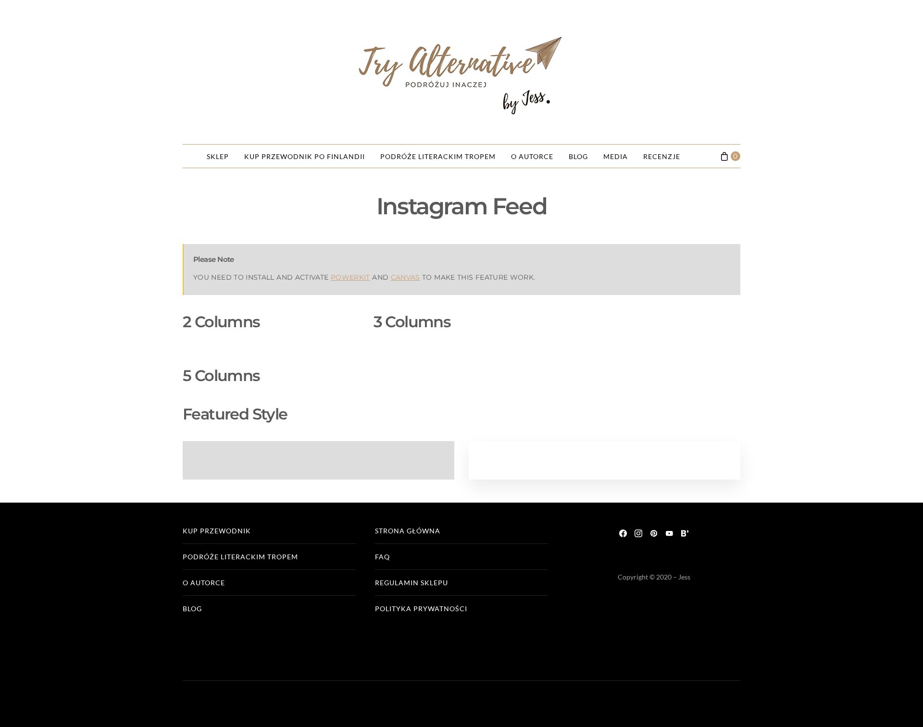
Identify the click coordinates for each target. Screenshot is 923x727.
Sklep (218, 156)
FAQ (382, 557)
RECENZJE (661, 156)
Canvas (405, 277)
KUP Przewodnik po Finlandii (304, 156)
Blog (578, 156)
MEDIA (615, 156)
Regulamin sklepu (411, 583)
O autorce (532, 156)
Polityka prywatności (421, 608)
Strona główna (407, 531)
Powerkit (350, 277)
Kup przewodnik (217, 531)
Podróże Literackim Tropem (438, 156)
